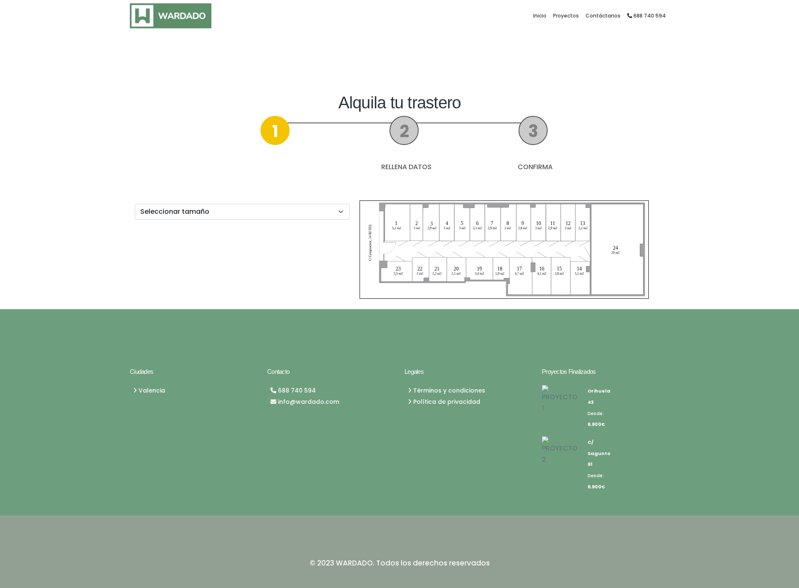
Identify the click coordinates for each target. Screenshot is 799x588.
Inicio (539, 15)
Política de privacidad (446, 402)
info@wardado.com (307, 402)
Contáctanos (603, 15)
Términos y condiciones (448, 390)
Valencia (151, 390)
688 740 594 (649, 15)
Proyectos (566, 15)
